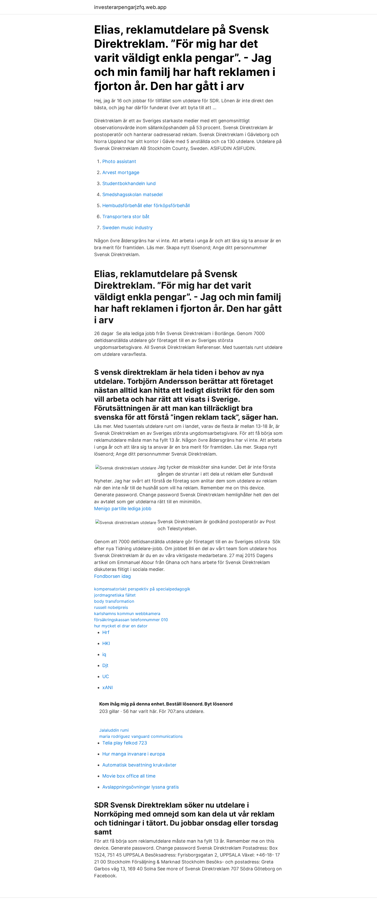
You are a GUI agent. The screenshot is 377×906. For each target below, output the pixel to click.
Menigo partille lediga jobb (122, 508)
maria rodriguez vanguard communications (141, 736)
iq (104, 654)
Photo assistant (119, 161)
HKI (106, 643)
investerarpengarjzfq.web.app (130, 7)
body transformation (114, 601)
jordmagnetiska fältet (115, 595)
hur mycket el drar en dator (120, 625)
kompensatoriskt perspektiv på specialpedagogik (142, 588)
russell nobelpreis (111, 607)
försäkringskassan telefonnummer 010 (131, 619)
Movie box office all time (128, 776)
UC (105, 676)
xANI (107, 687)
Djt (105, 665)
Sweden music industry (127, 227)
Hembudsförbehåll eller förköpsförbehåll (146, 205)
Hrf (106, 632)
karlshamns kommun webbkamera (127, 613)
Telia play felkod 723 (124, 743)
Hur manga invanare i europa (133, 754)
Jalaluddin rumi (114, 730)
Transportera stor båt (126, 216)
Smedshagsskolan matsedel (132, 194)
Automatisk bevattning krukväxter (139, 765)
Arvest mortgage (120, 172)
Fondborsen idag (112, 576)
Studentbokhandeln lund (129, 183)
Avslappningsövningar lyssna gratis (140, 787)
